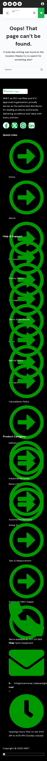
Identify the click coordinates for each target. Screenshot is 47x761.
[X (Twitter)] (10, 4)
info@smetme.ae (23, 683)
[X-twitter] (14, 125)
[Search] (34, 13)
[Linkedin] (31, 125)
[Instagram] (15, 4)
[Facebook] (5, 4)
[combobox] (21, 69)
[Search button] (41, 69)
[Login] (42, 3)
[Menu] (7, 13)
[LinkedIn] (19, 4)
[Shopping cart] (41, 13)
